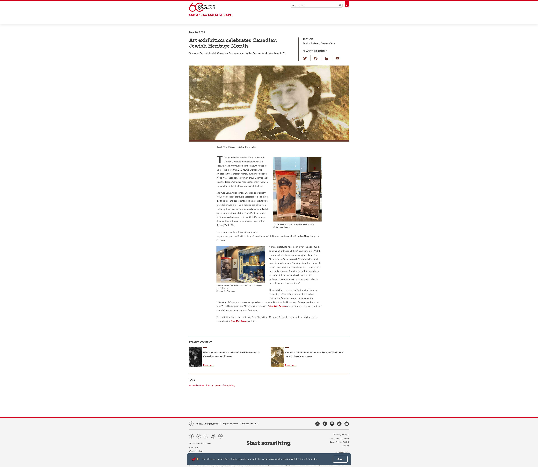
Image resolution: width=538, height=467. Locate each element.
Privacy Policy (194, 447)
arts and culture (196, 385)
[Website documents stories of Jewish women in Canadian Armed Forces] (195, 357)
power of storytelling (225, 385)
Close (340, 459)
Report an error (230, 423)
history (209, 385)
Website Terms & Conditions (304, 459)
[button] (306, 58)
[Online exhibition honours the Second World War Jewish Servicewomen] (277, 357)
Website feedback (196, 451)
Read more (208, 365)
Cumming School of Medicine (210, 15)
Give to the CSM (250, 423)
